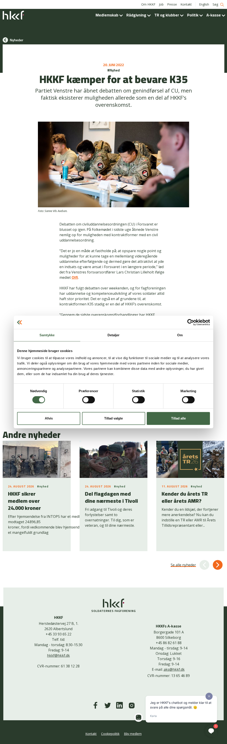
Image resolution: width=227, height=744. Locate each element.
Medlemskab (107, 15)
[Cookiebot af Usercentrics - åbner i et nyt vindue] (190, 322)
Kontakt (186, 4)
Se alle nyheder (183, 564)
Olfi (75, 277)
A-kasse (214, 15)
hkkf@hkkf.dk (58, 655)
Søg (216, 4)
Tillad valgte (113, 418)
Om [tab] (180, 335)
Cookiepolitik (110, 734)
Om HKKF (148, 4)
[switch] (88, 399)
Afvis (49, 418)
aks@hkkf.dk (174, 669)
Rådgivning (136, 15)
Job (161, 4)
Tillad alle (178, 418)
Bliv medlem (133, 734)
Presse (172, 4)
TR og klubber (167, 15)
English (204, 4)
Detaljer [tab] (114, 335)
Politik (193, 15)
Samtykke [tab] (47, 335)
